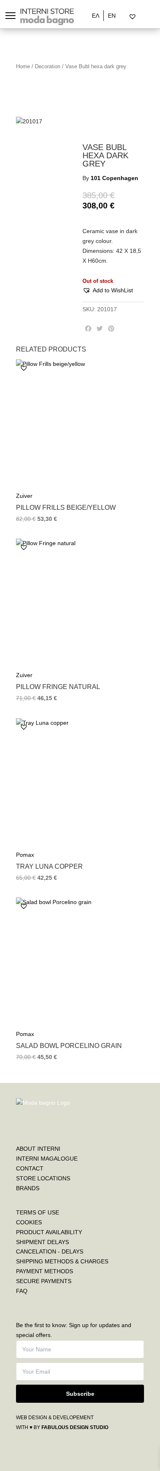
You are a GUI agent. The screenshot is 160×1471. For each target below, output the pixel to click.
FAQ (21, 1291)
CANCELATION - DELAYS (49, 1251)
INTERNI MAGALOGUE (47, 1158)
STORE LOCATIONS (43, 1178)
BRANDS (27, 1188)
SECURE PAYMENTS (43, 1281)
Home (23, 66)
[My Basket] (150, 17)
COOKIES (29, 1222)
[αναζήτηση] (125, 17)
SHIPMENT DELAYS (42, 1242)
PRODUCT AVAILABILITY (49, 1232)
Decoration (47, 66)
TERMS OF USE (37, 1212)
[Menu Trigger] (10, 15)
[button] (107, 291)
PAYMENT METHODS (44, 1271)
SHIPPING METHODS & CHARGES (62, 1261)
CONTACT (29, 1168)
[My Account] (143, 17)
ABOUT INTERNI (38, 1148)
